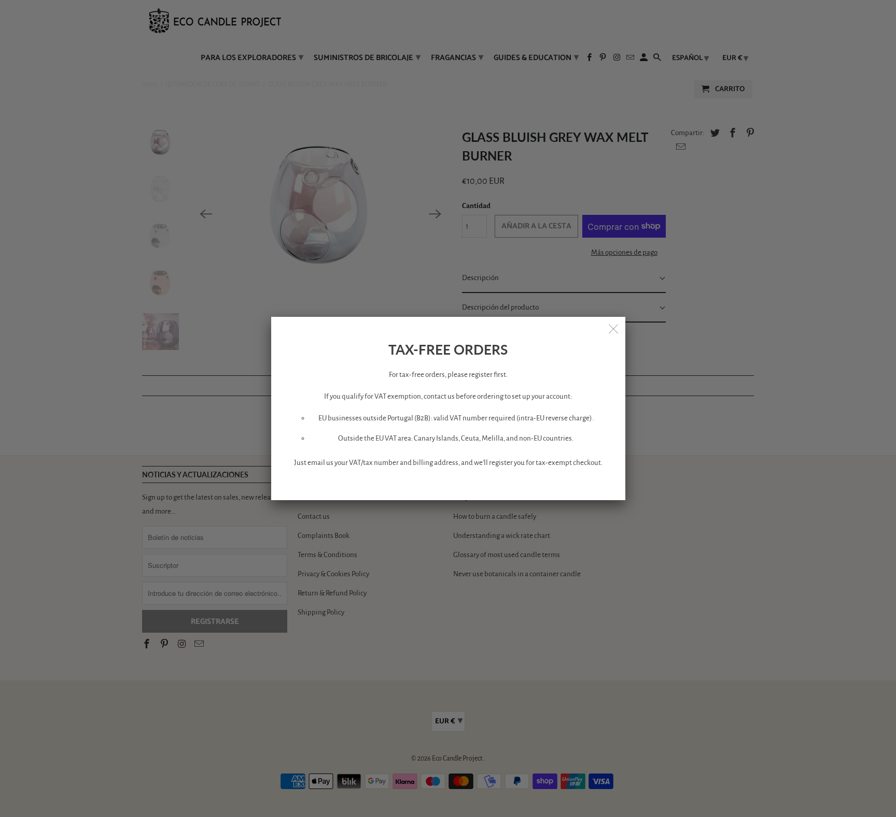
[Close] (614, 328)
